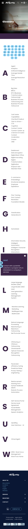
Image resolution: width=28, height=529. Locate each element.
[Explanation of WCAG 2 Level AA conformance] (14, 525)
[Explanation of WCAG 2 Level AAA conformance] (21, 525)
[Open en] (26, 3)
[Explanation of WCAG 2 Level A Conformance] (7, 525)
